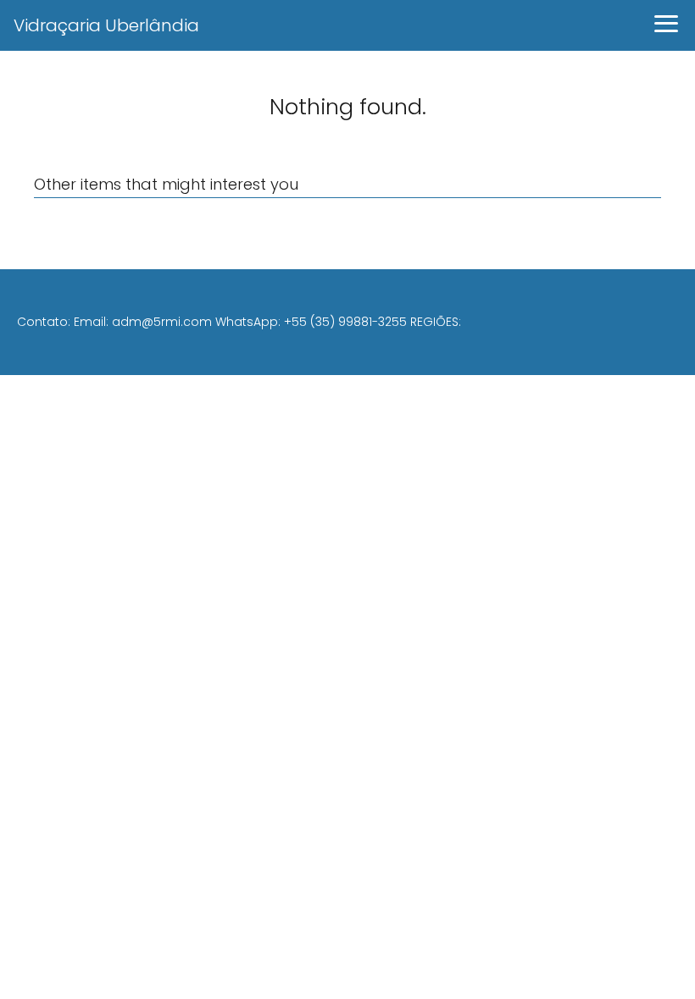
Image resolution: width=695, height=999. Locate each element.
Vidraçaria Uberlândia (106, 25)
